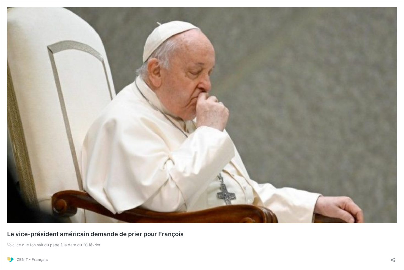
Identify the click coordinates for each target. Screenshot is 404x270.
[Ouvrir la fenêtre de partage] (393, 258)
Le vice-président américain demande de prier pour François (95, 234)
